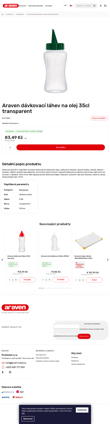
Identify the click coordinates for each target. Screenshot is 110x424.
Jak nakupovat (41, 355)
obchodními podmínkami (92, 324)
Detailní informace (9, 123)
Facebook (3, 372)
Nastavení (28, 419)
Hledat (94, 5)
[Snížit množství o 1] (7, 148)
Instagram (10, 372)
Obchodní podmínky (42, 358)
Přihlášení (74, 357)
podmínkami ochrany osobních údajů (92, 329)
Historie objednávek (78, 364)
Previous (2, 260)
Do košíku (61, 147)
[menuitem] (22, 6)
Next (108, 260)
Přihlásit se (84, 336)
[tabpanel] (21, 257)
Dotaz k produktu (99, 118)
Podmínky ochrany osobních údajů (47, 361)
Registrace (75, 361)
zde (23, 413)
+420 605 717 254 (15, 367)
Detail (94, 280)
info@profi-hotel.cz (15, 363)
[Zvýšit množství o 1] (13, 148)
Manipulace (23, 190)
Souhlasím (82, 410)
